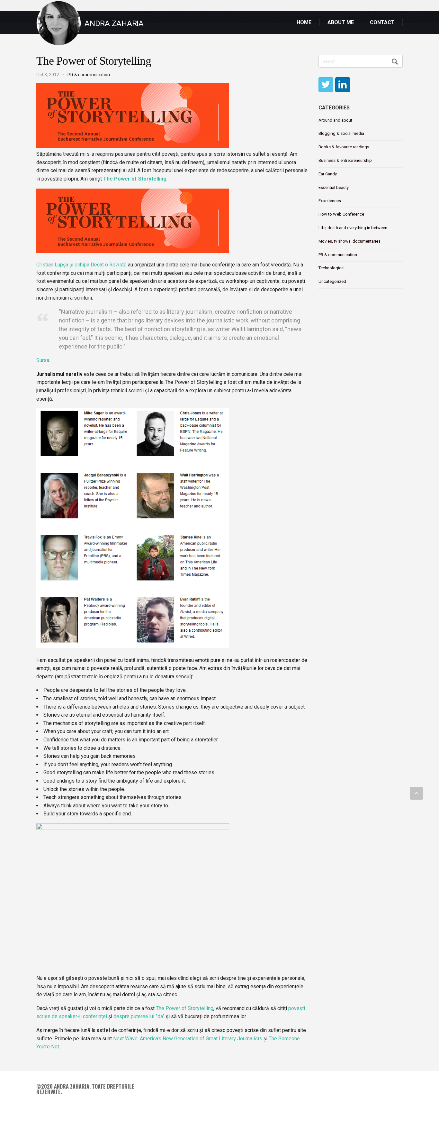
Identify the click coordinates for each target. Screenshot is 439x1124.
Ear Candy (327, 174)
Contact (382, 22)
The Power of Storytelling (93, 60)
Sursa (42, 360)
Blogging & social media (341, 133)
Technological (331, 267)
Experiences (329, 200)
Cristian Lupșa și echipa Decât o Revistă (81, 265)
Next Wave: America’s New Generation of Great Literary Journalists (187, 1039)
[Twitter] (325, 84)
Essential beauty (333, 187)
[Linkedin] (342, 84)
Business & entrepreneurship (345, 160)
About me (340, 22)
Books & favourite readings (343, 146)
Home (304, 22)
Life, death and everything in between (352, 227)
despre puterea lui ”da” (139, 1016)
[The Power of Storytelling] (132, 146)
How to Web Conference (341, 214)
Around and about (335, 120)
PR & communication (88, 74)
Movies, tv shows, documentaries (349, 241)
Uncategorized (332, 281)
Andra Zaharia (114, 23)
